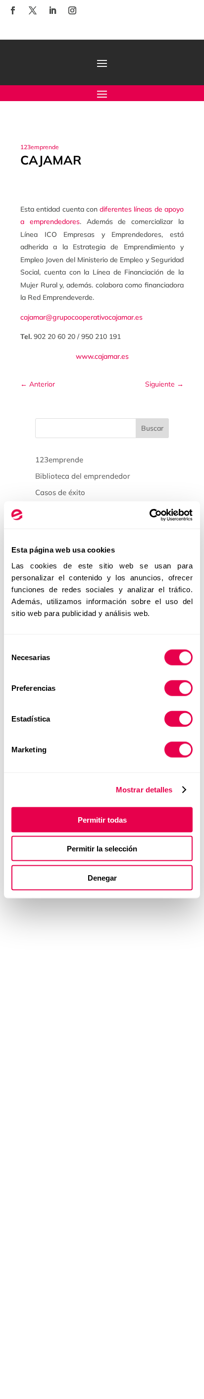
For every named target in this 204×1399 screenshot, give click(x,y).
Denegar (102, 877)
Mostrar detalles (144, 789)
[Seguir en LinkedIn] (52, 10)
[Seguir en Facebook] (13, 10)
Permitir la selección (102, 848)
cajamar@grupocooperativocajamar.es (81, 317)
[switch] (178, 688)
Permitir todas (102, 819)
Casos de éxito (60, 492)
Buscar (152, 428)
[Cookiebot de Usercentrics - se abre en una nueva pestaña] (149, 514)
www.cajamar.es (102, 356)
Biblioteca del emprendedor (82, 476)
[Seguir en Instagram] (72, 10)
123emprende (39, 147)
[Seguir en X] (33, 10)
